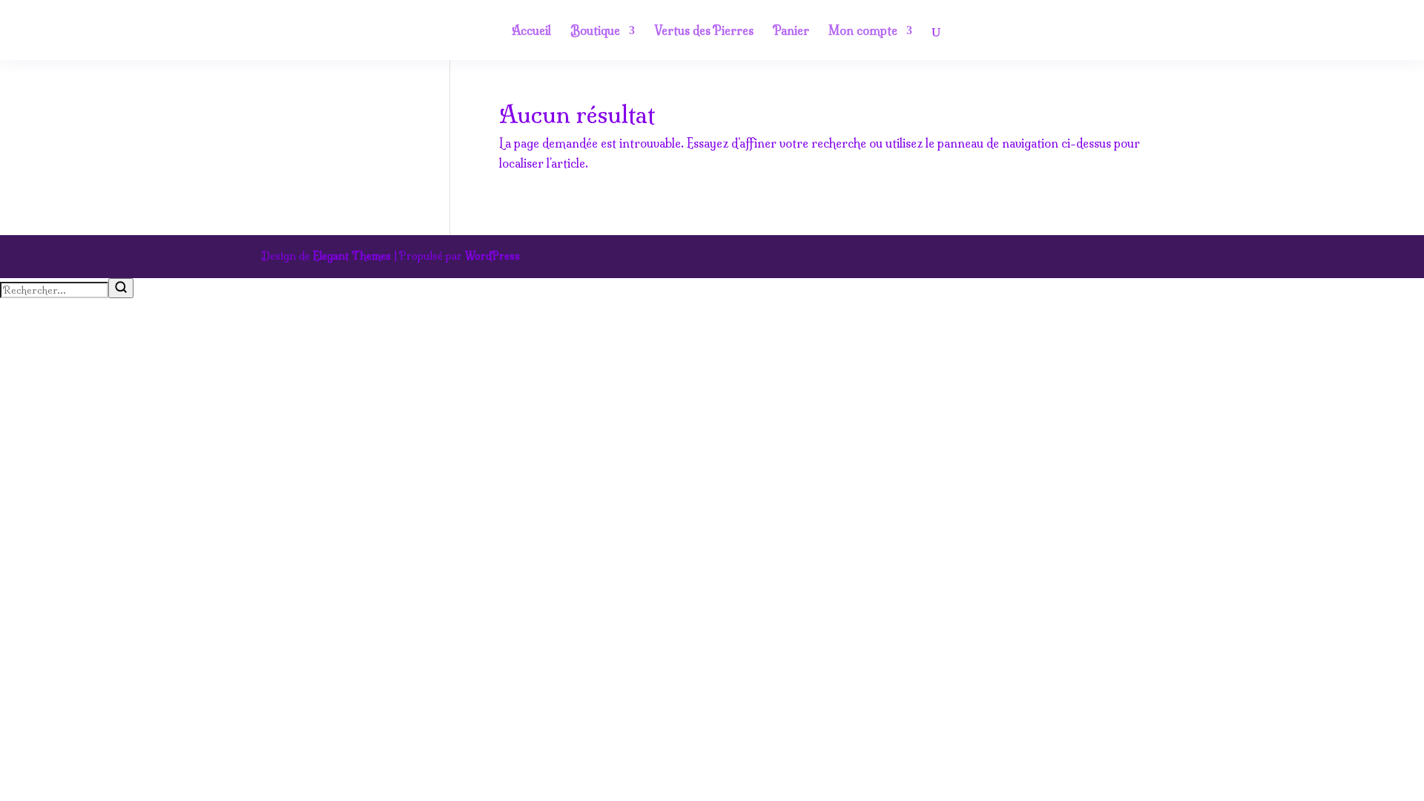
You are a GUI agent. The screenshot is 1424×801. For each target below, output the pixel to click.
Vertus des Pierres (704, 31)
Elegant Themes (352, 256)
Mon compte (862, 31)
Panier (791, 31)
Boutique (595, 31)
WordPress (492, 256)
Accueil (531, 31)
